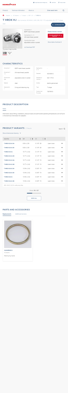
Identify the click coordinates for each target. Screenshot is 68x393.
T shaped (23, 15)
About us (31, 10)
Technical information (18, 10)
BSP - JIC (31, 15)
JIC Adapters (16, 15)
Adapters (8, 15)
